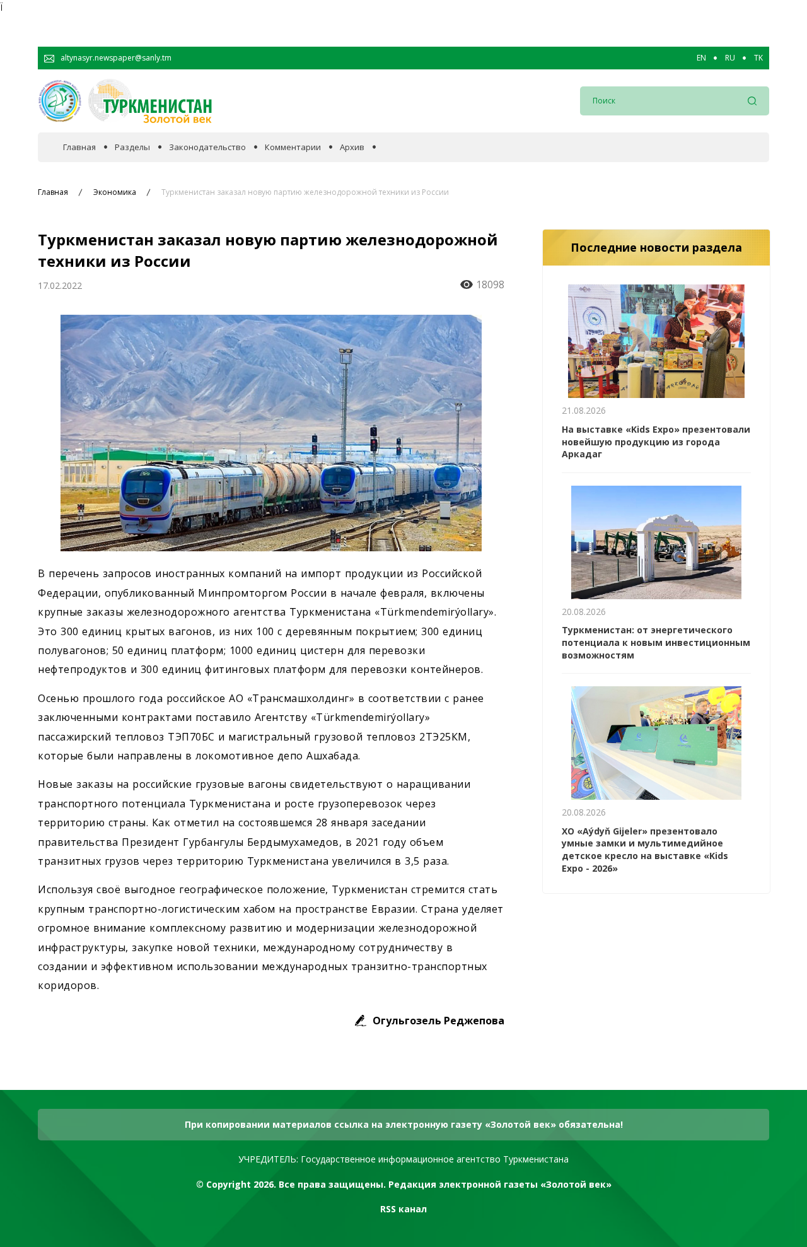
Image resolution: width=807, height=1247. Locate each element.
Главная (79, 147)
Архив (352, 147)
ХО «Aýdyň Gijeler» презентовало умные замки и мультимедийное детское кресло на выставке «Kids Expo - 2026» (645, 849)
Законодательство (207, 147)
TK (758, 58)
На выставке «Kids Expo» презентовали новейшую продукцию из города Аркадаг (656, 441)
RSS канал (403, 1209)
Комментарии (293, 147)
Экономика (114, 192)
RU (730, 58)
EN (701, 58)
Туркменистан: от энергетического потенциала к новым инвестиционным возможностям (656, 642)
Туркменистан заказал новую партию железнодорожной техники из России (305, 192)
